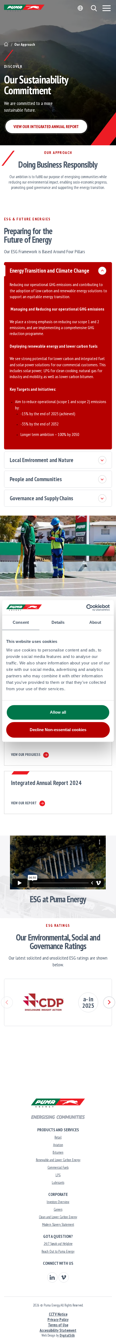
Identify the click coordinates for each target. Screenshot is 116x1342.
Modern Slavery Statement (58, 1224)
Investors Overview (58, 1202)
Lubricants (58, 1182)
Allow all (58, 712)
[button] (93, 8)
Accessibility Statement (58, 1330)
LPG (58, 1175)
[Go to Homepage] (6, 44)
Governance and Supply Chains (41, 498)
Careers (58, 1209)
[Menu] (106, 8)
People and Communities (36, 479)
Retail (58, 1137)
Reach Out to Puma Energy (58, 1251)
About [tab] (95, 622)
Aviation (58, 1145)
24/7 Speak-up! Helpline (58, 1243)
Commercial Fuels (58, 1167)
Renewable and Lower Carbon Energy (58, 1160)
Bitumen (58, 1152)
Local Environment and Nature (41, 460)
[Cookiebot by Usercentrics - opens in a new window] (86, 607)
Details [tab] (58, 622)
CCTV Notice (58, 1314)
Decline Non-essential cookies (58, 729)
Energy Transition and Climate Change (49, 270)
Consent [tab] (21, 622)
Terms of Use (58, 1324)
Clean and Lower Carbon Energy (58, 1217)
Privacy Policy (58, 1319)
